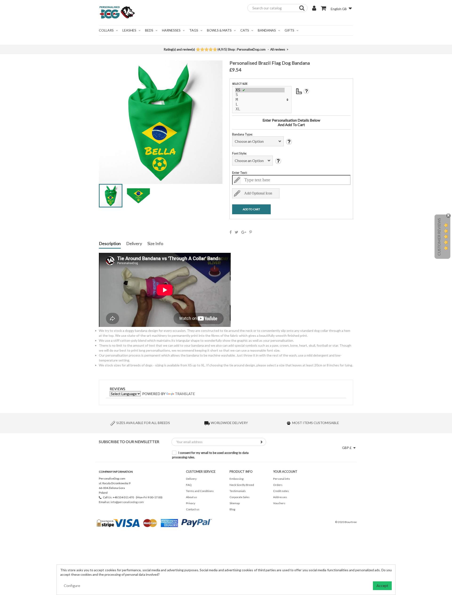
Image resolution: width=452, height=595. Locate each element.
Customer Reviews (439, 237)
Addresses (280, 497)
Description (110, 243)
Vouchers (279, 503)
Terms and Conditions (200, 491)
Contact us (192, 509)
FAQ (189, 485)
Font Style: (239, 153)
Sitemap (235, 503)
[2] (202, 50)
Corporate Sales (240, 497)
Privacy (190, 503)
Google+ (243, 232)
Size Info (155, 243)
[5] (215, 50)
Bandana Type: (242, 134)
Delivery (134, 243)
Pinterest (250, 232)
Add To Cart (251, 209)
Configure (72, 585)
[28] (260, 90)
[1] (198, 50)
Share (231, 232)
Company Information (116, 471)
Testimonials (238, 491)
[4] (211, 50)
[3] (206, 50)
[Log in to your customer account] (314, 9)
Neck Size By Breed (242, 485)
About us (191, 497)
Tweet (236, 232)
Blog (232, 509)
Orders (277, 485)
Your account (285, 471)
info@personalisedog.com (127, 502)
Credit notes (281, 491)
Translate (185, 394)
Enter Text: (239, 173)
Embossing (236, 478)
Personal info (281, 478)
